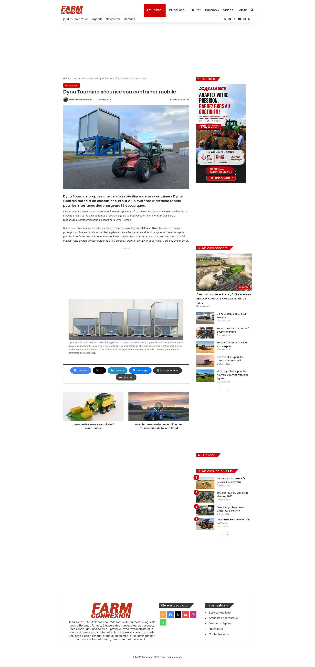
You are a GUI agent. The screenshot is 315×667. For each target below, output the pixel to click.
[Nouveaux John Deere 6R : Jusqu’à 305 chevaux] (205, 483)
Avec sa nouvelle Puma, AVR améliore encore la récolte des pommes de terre (223, 298)
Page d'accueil (73, 78)
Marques (129, 19)
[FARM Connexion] (72, 10)
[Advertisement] (157, 49)
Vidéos (228, 10)
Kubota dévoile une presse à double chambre (233, 330)
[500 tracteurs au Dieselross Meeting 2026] (205, 497)
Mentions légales (220, 623)
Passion (211, 10)
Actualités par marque (223, 618)
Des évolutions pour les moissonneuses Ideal (230, 358)
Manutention (90, 78)
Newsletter (113, 19)
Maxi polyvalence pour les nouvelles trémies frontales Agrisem (232, 375)
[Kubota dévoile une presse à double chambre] (205, 333)
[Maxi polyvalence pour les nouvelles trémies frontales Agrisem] (205, 375)
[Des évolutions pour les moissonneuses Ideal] (205, 361)
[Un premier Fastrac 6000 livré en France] (205, 524)
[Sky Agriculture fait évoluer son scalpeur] (205, 347)
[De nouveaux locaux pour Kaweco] (205, 318)
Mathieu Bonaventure (79, 99)
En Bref (196, 10)
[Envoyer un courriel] (91, 99)
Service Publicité (220, 612)
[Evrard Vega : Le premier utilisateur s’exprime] (205, 510)
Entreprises (176, 10)
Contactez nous (219, 634)
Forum (242, 10)
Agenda (97, 19)
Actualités (153, 10)
